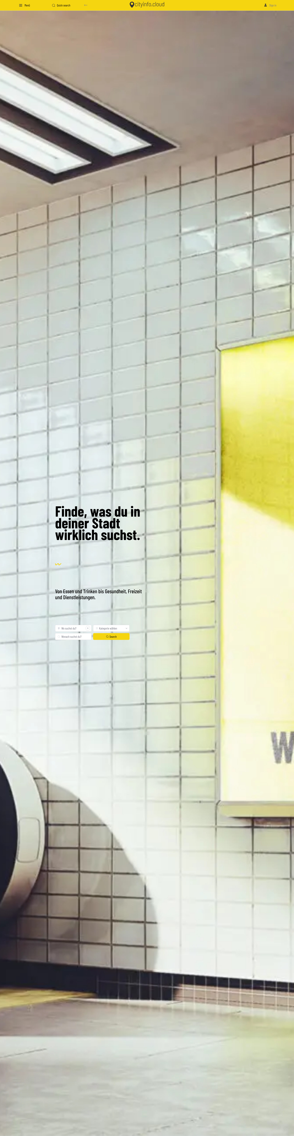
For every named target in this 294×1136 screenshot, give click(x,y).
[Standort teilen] (87, 628)
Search (113, 636)
